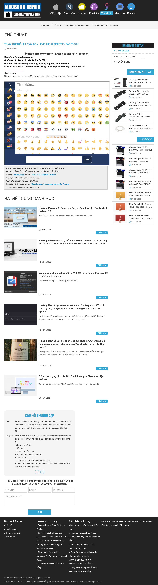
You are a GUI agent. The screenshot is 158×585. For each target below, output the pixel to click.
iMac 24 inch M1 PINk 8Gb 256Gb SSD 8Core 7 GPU (140, 218)
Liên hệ (9, 525)
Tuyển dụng (11, 529)
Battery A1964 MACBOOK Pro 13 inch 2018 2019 (139, 117)
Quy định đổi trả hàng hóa (50, 533)
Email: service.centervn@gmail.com (87, 581)
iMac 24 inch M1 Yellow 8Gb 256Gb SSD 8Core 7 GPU (140, 195)
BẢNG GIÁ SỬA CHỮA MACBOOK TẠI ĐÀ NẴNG (80, 562)
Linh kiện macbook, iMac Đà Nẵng (50, 566)
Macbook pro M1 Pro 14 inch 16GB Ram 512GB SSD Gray (140, 184)
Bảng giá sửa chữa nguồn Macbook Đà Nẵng (49, 546)
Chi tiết (101, 233)
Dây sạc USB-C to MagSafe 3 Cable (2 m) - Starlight (141, 128)
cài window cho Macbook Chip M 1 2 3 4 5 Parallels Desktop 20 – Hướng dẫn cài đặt (73, 274)
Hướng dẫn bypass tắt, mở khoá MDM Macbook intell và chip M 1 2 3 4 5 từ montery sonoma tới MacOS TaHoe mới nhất (73, 242)
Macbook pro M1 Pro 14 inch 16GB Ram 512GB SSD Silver (140, 173)
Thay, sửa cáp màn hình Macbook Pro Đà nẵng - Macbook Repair (52, 556)
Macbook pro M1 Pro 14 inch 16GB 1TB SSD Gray (140, 161)
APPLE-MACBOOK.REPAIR (44, 175)
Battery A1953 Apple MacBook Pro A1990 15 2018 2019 (140, 105)
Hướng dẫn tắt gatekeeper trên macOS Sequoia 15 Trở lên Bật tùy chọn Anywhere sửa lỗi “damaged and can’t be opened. (72, 308)
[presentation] (37, 472)
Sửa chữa (10, 537)
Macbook (145, 139)
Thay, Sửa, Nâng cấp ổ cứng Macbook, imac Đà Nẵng (83, 569)
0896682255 (18, 175)
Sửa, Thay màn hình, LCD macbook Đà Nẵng (81, 546)
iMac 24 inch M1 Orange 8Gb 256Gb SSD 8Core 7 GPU (140, 207)
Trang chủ (44, 25)
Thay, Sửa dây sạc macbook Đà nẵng (84, 539)
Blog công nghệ (13, 533)
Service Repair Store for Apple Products (51, 527)
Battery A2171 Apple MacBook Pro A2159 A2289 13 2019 (139, 94)
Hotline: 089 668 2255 (59, 581)
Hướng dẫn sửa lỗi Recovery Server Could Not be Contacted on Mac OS (73, 209)
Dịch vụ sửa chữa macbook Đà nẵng (84, 527)
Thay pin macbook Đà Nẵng (83, 533)
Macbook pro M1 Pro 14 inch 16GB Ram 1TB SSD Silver (141, 150)
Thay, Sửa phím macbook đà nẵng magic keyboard (83, 554)
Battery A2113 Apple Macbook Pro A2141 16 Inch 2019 (140, 82)
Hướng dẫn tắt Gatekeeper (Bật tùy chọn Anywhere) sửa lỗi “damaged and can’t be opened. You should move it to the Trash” (72, 344)
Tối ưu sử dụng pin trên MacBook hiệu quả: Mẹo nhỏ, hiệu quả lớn (71, 378)
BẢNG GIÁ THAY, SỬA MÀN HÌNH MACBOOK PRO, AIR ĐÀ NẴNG (53, 539)
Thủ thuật (57, 25)
